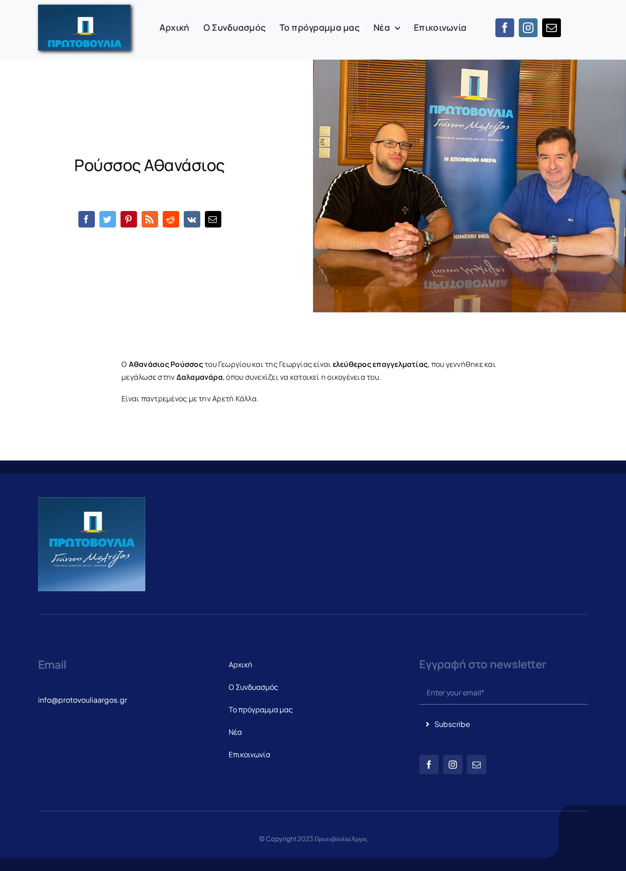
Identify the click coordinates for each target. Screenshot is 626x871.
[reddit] (171, 219)
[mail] (551, 27)
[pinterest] (129, 219)
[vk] (192, 219)
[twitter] (107, 219)
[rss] (150, 219)
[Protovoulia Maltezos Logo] (84, 8)
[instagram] (528, 27)
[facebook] (504, 27)
